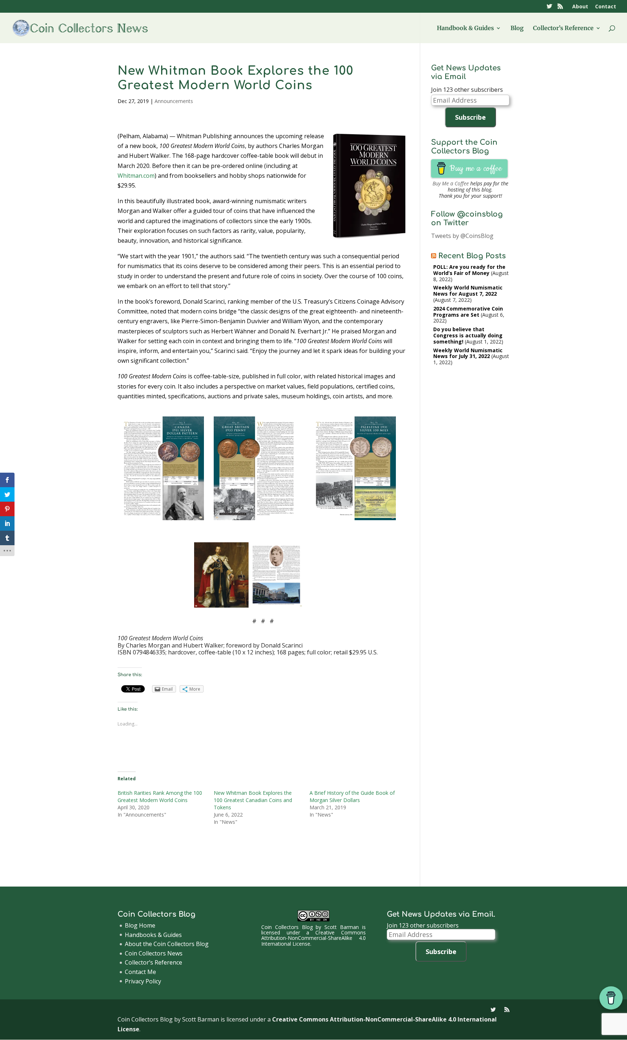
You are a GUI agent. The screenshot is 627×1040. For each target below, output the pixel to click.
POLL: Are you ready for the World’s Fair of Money (469, 269)
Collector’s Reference (563, 28)
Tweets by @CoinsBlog (462, 236)
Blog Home (140, 925)
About (580, 7)
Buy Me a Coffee (451, 183)
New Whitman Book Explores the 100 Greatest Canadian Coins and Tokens (253, 800)
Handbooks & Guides (153, 935)
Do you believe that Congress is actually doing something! (468, 335)
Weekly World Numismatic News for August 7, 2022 (468, 290)
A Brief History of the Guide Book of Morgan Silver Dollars (352, 796)
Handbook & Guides (465, 28)
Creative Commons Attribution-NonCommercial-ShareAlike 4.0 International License (313, 938)
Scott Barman (341, 927)
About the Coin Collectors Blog (167, 944)
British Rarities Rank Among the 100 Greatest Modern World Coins (160, 796)
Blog (517, 28)
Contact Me (140, 972)
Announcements (174, 101)
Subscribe (470, 117)
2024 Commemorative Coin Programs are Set (468, 311)
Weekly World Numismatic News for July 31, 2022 (468, 353)
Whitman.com (136, 176)
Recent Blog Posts (472, 256)
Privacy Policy (143, 981)
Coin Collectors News (154, 953)
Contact (605, 7)
